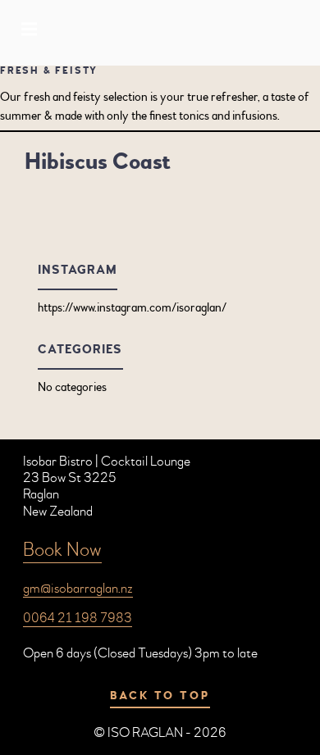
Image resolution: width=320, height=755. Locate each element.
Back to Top (159, 696)
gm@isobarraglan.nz (78, 588)
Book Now (62, 549)
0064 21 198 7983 (77, 617)
